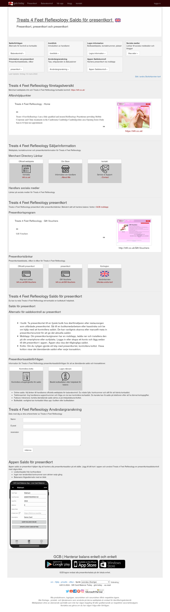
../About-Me (65, 177)
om (52, 582)
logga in (157, 3)
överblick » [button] (54, 53)
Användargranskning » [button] (59, 69)
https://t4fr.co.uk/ (78, 90)
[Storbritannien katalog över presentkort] (118, 19)
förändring (115, 582)
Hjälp (57, 582)
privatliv (64, 582)
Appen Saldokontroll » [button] (98, 69)
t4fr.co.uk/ (26, 177)
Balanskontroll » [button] (17, 53)
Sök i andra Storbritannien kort (148, 76)
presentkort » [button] (16, 69)
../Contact (105, 177)
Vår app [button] (60, 3)
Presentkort (32, 3)
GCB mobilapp (102, 207)
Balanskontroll (47, 3)
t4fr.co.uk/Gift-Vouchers (26, 282)
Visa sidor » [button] (133, 53)
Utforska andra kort (105, 282)
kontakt (79, 3)
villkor (71, 582)
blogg (69, 3)
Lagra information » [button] (97, 53)
